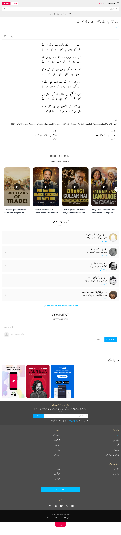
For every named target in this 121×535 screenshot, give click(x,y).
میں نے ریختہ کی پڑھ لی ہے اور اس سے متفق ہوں (67, 420)
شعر (66, 14)
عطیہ (118, 435)
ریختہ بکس (57, 479)
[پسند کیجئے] (5, 36)
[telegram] (50, 505)
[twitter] (67, 505)
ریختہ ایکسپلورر (57, 455)
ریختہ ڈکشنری (57, 474)
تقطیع (118, 445)
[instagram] (56, 505)
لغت (62, 14)
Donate (14, 3)
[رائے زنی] (18, 36)
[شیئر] (12, 36)
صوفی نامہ (116, 469)
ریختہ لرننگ (116, 474)
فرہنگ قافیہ (116, 440)
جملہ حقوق (53, 514)
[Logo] (110, 3)
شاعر (70, 14)
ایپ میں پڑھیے (60, 524)
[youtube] (61, 505)
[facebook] (72, 505)
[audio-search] (4, 9)
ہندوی (58, 469)
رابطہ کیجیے (57, 445)
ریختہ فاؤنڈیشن (56, 435)
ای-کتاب (52, 14)
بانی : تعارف (57, 440)
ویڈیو (58, 14)
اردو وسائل (116, 450)
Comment (110, 340)
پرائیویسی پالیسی (73, 420)
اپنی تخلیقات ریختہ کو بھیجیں (112, 455)
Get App (6, 3)
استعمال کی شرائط (59, 514)
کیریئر (59, 450)
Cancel (99, 340)
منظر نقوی (117, 27)
